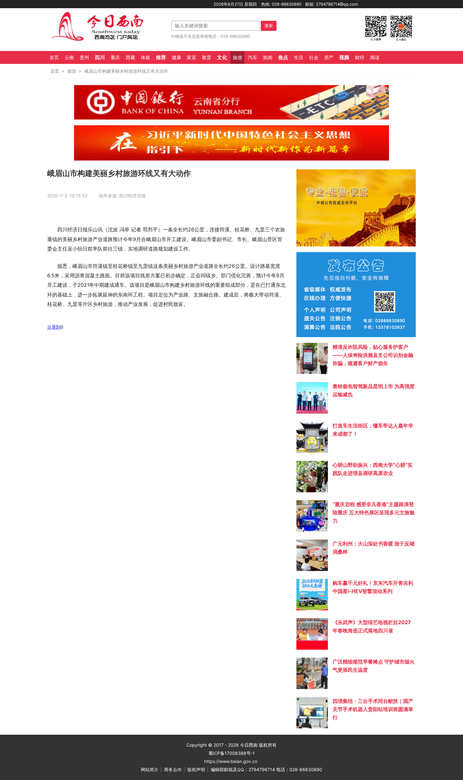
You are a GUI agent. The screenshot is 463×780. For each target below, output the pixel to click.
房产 (329, 57)
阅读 (375, 57)
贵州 (84, 57)
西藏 (130, 57)
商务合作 (173, 769)
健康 (176, 57)
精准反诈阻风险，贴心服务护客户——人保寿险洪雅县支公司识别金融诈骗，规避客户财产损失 (373, 355)
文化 (222, 57)
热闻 (267, 57)
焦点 (283, 57)
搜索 (269, 25)
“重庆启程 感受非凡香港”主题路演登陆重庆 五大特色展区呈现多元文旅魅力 (373, 512)
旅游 (237, 57)
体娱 (145, 57)
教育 (206, 57)
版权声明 (196, 769)
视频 (344, 57)
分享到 (53, 327)
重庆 (115, 57)
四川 (100, 57)
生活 (298, 57)
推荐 (161, 57)
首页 (54, 57)
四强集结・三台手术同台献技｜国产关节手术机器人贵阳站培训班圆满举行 (373, 709)
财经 (359, 57)
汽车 (252, 57)
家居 (191, 57)
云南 (69, 57)
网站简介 (149, 769)
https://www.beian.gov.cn (230, 761)
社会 (313, 57)
